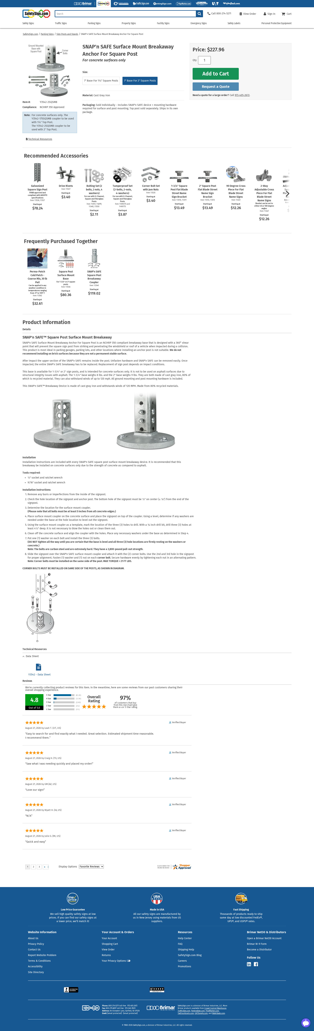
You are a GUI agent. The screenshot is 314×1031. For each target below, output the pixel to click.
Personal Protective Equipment (276, 23)
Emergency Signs (199, 23)
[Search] (199, 13)
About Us (33, 938)
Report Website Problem (42, 955)
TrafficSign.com (184, 1011)
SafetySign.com (30, 34)
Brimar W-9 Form (257, 944)
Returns (106, 955)
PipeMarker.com (212, 1011)
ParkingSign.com (198, 1011)
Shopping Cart (110, 944)
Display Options (68, 866)
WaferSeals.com (218, 1013)
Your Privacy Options (114, 960)
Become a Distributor (259, 949)
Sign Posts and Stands (67, 34)
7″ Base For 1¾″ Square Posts (101, 80)
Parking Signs (47, 34)
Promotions (184, 966)
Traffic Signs (61, 23)
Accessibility (35, 966)
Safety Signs (28, 23)
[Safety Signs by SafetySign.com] (36, 17)
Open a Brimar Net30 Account (264, 938)
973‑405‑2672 (242, 95)
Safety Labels (234, 23)
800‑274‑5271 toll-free (117, 1006)
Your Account (109, 938)
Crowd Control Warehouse (215, 1008)
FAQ (180, 944)
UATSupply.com (201, 1013)
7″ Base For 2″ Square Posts (140, 80)
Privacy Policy (36, 944)
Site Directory (36, 972)
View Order (108, 949)
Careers (182, 960)
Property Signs (129, 23)
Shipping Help (186, 949)
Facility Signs (163, 23)
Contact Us (34, 949)
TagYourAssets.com (186, 1013)
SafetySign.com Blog (190, 955)
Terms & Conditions (39, 960)
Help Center (185, 938)
